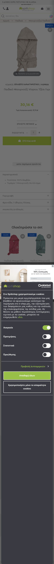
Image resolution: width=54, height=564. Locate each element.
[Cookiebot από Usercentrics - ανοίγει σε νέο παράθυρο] (38, 286)
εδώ (20, 317)
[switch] (46, 336)
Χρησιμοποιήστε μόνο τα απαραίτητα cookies (27, 387)
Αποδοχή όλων (27, 375)
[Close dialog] (52, 266)
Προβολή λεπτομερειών (33, 366)
